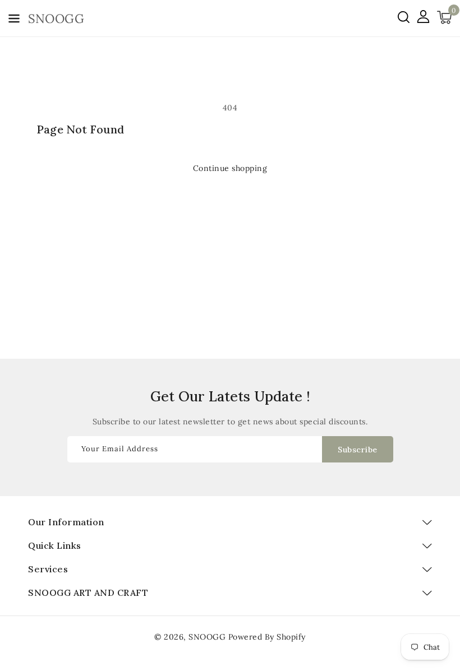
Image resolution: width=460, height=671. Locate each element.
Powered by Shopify (267, 637)
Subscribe (358, 450)
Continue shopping (230, 168)
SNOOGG (207, 637)
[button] (14, 20)
